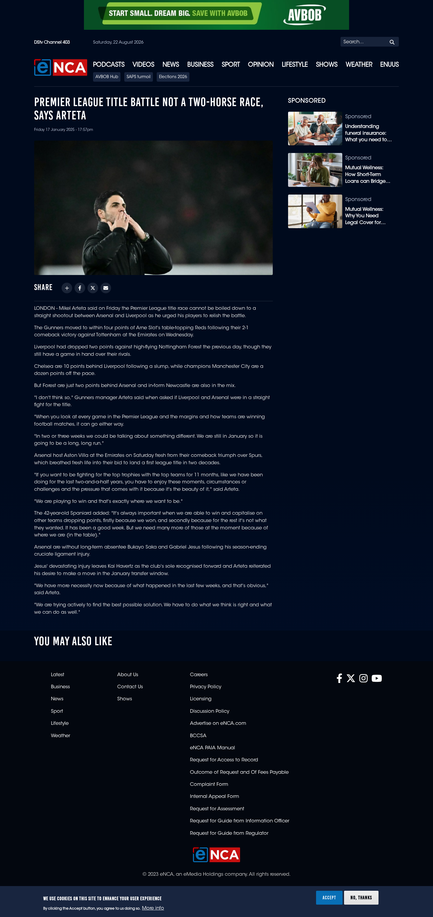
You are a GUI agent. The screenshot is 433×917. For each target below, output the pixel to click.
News (171, 65)
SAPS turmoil (139, 77)
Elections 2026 (173, 77)
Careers (199, 675)
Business (200, 65)
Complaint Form (209, 784)
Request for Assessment (217, 809)
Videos (143, 65)
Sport (231, 65)
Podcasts (109, 65)
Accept (329, 897)
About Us (127, 675)
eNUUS (389, 65)
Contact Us (130, 687)
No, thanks (361, 897)
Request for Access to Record (224, 760)
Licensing (200, 699)
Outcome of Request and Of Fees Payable (239, 772)
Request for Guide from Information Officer (239, 821)
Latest (57, 675)
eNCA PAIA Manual (212, 748)
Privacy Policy (205, 687)
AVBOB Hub (106, 77)
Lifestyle (295, 65)
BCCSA (198, 736)
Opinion (261, 65)
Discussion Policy (209, 711)
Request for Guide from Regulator (229, 833)
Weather (359, 65)
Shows (327, 65)
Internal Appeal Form (214, 796)
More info (153, 908)
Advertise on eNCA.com (218, 723)
